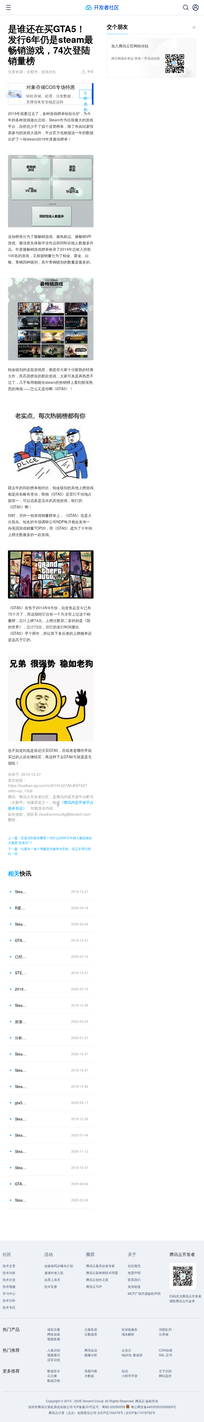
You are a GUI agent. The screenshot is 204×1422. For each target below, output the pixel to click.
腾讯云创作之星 (97, 1279)
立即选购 (85, 94)
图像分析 (90, 1355)
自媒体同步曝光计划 (58, 1265)
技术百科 (9, 1300)
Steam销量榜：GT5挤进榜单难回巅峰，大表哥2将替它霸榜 (21, 1086)
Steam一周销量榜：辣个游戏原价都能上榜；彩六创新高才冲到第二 (21, 1200)
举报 (90, 71)
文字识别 (165, 1371)
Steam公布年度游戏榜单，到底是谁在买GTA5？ (21, 891)
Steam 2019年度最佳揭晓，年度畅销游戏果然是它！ (21, 924)
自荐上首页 (52, 1279)
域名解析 (128, 1334)
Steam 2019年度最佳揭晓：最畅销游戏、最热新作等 (21, 1070)
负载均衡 (90, 1371)
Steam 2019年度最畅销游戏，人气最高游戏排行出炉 (21, 1005)
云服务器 (90, 1329)
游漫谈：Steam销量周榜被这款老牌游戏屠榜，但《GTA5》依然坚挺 (21, 1021)
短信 (125, 1371)
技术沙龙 (9, 1279)
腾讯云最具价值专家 (100, 1265)
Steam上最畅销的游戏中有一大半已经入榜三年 (21, 1135)
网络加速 (53, 1334)
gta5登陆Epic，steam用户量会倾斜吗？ (21, 1102)
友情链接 (134, 1286)
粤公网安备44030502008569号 (153, 1406)
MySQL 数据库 (132, 1355)
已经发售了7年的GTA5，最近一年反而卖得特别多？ (21, 956)
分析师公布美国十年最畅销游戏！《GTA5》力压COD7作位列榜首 (21, 1037)
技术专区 (9, 1307)
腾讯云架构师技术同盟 (102, 1272)
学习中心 (9, 1293)
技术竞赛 (50, 1286)
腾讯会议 (90, 1350)
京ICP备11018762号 (140, 1412)
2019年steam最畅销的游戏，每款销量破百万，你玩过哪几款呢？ (21, 989)
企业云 (126, 1350)
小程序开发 (130, 1375)
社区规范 (134, 1265)
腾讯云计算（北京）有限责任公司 (72, 1412)
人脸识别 (53, 1350)
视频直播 (53, 1339)
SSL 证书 (165, 1355)
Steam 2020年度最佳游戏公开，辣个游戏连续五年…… (21, 1054)
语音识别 (53, 1359)
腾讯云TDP (94, 1286)
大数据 (89, 1375)
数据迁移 (53, 1380)
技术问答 (9, 1272)
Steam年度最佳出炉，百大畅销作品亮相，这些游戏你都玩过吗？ (21, 1167)
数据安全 (53, 1371)
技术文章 (9, 1265)
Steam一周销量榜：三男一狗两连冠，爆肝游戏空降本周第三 (21, 1119)
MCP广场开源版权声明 (144, 1293)
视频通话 (53, 1355)
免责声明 (134, 1272)
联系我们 (134, 1279)
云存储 (163, 1334)
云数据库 (90, 1334)
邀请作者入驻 (53, 1272)
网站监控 (165, 1375)
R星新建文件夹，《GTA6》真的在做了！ (21, 907)
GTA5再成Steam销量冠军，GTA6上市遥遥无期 (21, 940)
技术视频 (9, 1286)
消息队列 (165, 1329)
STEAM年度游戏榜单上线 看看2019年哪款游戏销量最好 (21, 972)
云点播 (52, 1375)
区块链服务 (130, 1329)
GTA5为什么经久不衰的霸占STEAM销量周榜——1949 (21, 1183)
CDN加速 (165, 1350)
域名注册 (53, 1329)
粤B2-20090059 (114, 1406)
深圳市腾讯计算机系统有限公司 (50, 1406)
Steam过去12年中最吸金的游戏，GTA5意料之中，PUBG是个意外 (21, 1151)
